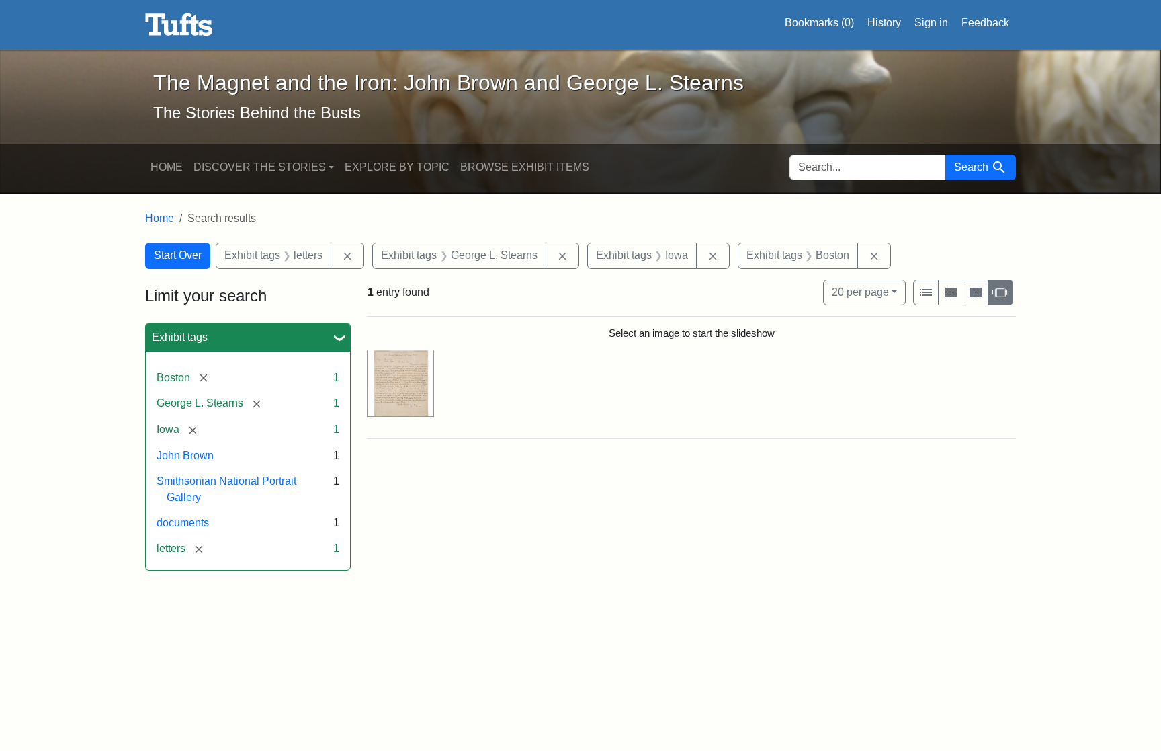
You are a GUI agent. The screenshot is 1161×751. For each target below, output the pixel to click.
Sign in (931, 22)
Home (166, 167)
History (884, 22)
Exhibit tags (180, 337)
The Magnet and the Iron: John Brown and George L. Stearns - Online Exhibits (179, 25)
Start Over (178, 255)
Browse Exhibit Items (524, 167)
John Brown (185, 455)
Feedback (985, 22)
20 (860, 292)
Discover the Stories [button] (260, 167)
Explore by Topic (397, 167)
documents (183, 522)
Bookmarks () (819, 22)
